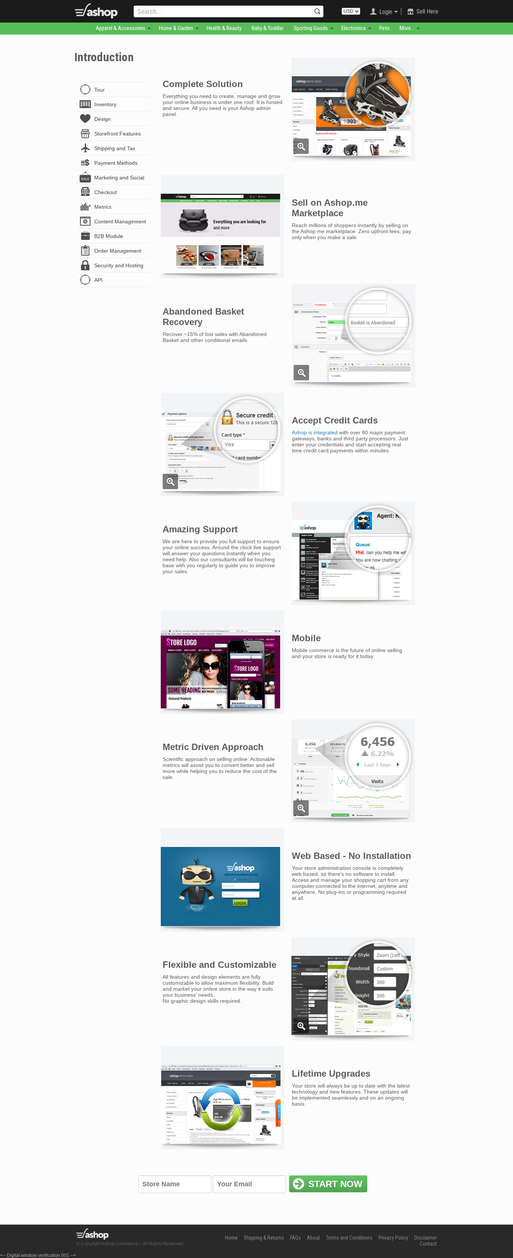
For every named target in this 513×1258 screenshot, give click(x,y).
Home (231, 1238)
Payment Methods (115, 163)
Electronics (353, 28)
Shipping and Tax (114, 148)
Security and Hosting (118, 265)
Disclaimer (425, 1238)
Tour (99, 90)
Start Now (335, 1184)
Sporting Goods (311, 28)
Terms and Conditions (349, 1238)
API (98, 280)
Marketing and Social (119, 178)
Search (317, 11)
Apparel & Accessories (120, 28)
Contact (428, 1244)
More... (407, 28)
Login (385, 11)
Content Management (120, 221)
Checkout (105, 192)
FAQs (295, 1238)
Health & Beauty (224, 28)
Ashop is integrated (315, 432)
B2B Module (108, 236)
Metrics (103, 207)
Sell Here (427, 11)
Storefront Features (117, 134)
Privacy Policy (393, 1238)
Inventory (105, 104)
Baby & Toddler (268, 28)
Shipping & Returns (264, 1238)
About (313, 1238)
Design (102, 119)
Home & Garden (176, 28)
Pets (384, 28)
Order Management (117, 251)
